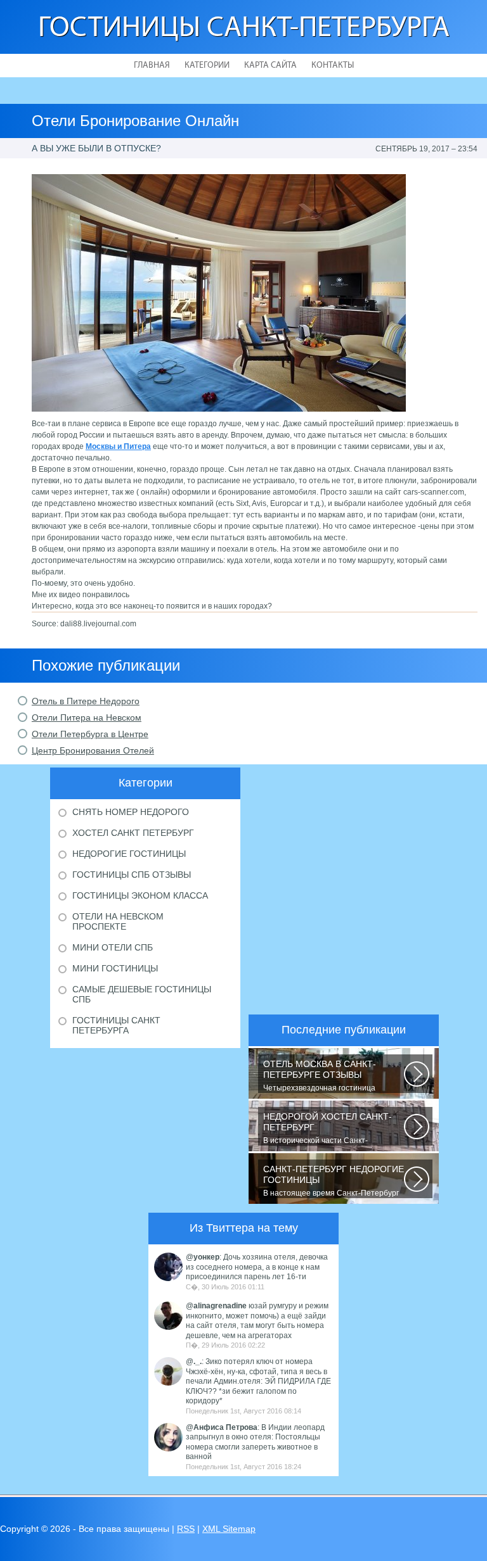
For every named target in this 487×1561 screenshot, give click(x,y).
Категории (207, 65)
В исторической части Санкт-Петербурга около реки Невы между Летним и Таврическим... (328, 1128)
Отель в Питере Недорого (86, 701)
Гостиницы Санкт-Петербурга (244, 29)
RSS (186, 1529)
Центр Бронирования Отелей (93, 750)
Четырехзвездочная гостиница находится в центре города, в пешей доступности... (329, 1076)
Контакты (332, 65)
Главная (152, 65)
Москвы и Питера (118, 446)
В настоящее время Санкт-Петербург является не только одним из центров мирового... (333, 1181)
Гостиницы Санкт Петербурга (116, 1025)
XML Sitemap (229, 1529)
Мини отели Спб (112, 947)
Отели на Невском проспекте (118, 921)
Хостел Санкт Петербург (133, 833)
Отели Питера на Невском (86, 717)
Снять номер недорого (130, 812)
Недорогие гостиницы (129, 854)
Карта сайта (270, 65)
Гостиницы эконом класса (140, 895)
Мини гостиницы (115, 968)
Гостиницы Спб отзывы (131, 874)
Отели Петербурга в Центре (90, 734)
